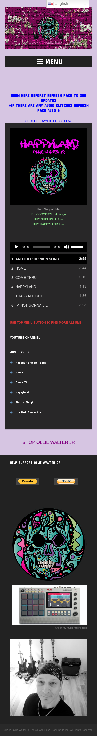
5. (27, 295)
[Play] (16, 247)
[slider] (78, 246)
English (61, 3)
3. (24, 277)
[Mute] (66, 247)
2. (18, 268)
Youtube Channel (25, 337)
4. (23, 286)
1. (35, 258)
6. (29, 305)
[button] (48, 61)
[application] (48, 247)
